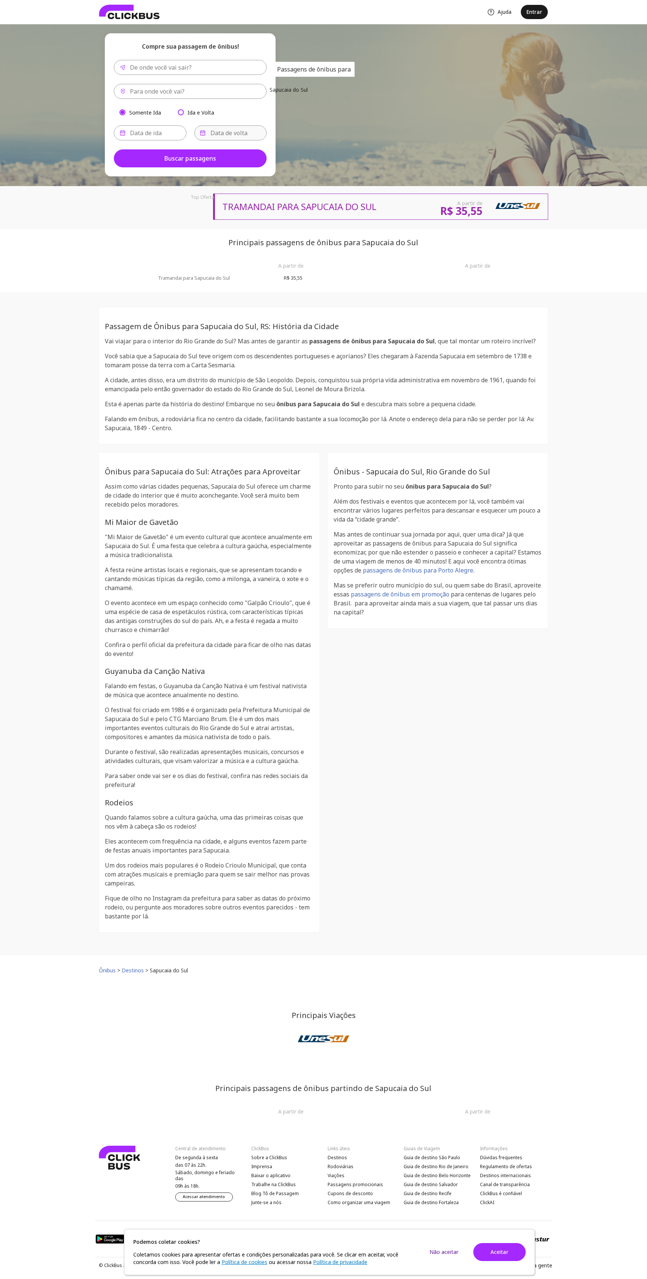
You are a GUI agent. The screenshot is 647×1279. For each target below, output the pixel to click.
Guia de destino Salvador (431, 1184)
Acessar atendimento (204, 1196)
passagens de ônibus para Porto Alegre (418, 570)
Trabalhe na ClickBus (273, 1184)
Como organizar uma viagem (359, 1202)
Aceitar (499, 1251)
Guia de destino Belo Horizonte (437, 1175)
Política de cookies (244, 1262)
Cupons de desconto (350, 1193)
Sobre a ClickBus (269, 1157)
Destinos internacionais (505, 1175)
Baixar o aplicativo (271, 1175)
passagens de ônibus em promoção (400, 594)
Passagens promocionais (355, 1184)
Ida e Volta (201, 112)
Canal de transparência (505, 1184)
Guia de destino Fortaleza (431, 1202)
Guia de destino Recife (428, 1193)
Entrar (534, 11)
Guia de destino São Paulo (432, 1157)
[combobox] (190, 67)
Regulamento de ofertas (506, 1166)
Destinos (337, 1157)
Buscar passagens (190, 158)
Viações (336, 1175)
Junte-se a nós (266, 1202)
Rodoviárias (340, 1166)
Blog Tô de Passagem (275, 1193)
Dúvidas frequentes (501, 1157)
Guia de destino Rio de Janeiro (436, 1166)
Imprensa (261, 1166)
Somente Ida (145, 112)
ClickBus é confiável (501, 1193)
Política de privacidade (340, 1262)
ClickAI (487, 1202)
